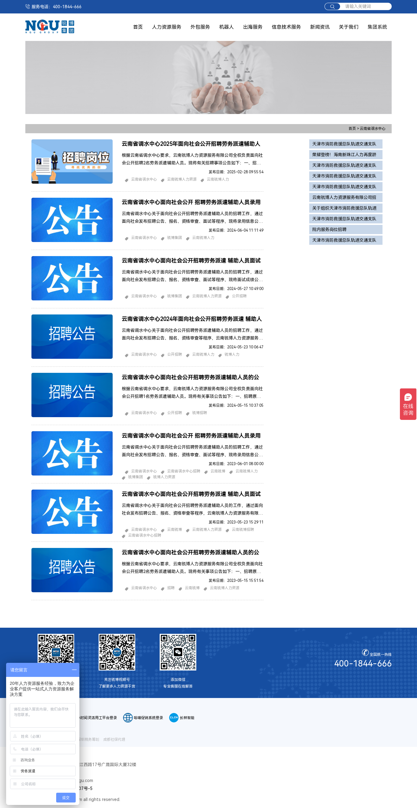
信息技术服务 (286, 27)
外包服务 (200, 27)
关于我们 (348, 27)
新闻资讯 (320, 27)
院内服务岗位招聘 (329, 229)
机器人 (226, 27)
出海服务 (253, 27)
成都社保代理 (114, 739)
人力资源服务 (166, 27)
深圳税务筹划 (88, 739)
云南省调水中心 (373, 129)
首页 (138, 27)
